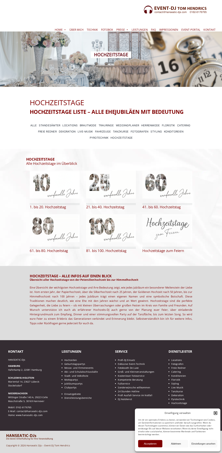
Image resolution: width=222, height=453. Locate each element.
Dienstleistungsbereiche (78, 397)
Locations (176, 360)
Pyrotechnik (177, 399)
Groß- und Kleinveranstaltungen (136, 371)
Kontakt (209, 30)
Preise (120, 30)
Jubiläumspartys (73, 383)
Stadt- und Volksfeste (76, 375)
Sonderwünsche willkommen (134, 387)
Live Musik (177, 387)
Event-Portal (190, 30)
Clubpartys (70, 387)
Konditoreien (178, 375)
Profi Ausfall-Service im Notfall (135, 395)
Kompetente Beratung (130, 379)
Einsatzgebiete (72, 394)
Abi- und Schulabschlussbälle (81, 371)
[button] (215, 413)
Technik (92, 30)
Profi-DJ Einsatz (126, 360)
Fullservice (124, 383)
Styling (175, 383)
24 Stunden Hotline (128, 391)
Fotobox (107, 30)
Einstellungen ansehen (203, 443)
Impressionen (168, 30)
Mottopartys (71, 379)
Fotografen (177, 363)
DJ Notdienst (125, 399)
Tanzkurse (177, 391)
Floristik (175, 379)
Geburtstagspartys (74, 363)
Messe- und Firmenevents (79, 367)
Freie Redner (178, 367)
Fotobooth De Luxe (128, 367)
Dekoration (177, 395)
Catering (176, 371)
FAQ (153, 30)
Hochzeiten (70, 360)
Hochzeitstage (179, 403)
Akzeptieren (150, 443)
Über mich (76, 30)
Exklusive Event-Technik (131, 363)
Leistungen (140, 30)
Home (59, 30)
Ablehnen (176, 443)
